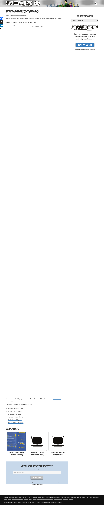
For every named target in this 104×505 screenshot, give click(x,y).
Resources (95, 497)
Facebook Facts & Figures (15, 422)
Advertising (15, 497)
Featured (53, 497)
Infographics (23, 15)
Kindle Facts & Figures (14, 414)
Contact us (60, 502)
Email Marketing (46, 497)
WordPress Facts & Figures (16, 408)
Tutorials (34, 499)
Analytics (21, 497)
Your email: (37, 469)
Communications (27, 497)
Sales (5, 499)
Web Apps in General (42, 499)
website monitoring (90, 49)
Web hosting (65, 499)
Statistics (26, 499)
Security (9, 499)
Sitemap (71, 499)
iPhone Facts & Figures (15, 411)
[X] (1, 22)
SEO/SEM (14, 499)
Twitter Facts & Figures (15, 420)
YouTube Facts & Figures (15, 417)
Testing (30, 499)
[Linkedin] (1, 25)
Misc (76, 497)
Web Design (50, 499)
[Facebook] (1, 18)
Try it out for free (85, 45)
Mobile (79, 497)
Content (34, 497)
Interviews (72, 497)
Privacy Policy (30, 482)
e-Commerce (39, 497)
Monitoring (84, 497)
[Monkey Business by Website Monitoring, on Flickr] (37, 210)
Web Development (58, 499)
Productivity (89, 497)
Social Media (20, 499)
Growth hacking (59, 497)
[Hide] (0, 28)
